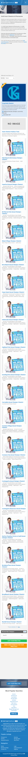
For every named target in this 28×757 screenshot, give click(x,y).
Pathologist (14, 710)
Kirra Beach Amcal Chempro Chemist (13, 264)
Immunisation (14, 704)
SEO (19, 753)
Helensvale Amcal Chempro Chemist (13, 319)
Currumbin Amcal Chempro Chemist (12, 402)
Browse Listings (4, 747)
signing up (12, 34)
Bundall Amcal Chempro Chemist (12, 622)
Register (16, 749)
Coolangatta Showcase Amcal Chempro (14, 508)
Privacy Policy (14, 755)
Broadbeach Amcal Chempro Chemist (13, 594)
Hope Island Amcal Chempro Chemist (13, 292)
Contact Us (3, 749)
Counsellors (14, 697)
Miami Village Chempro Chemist (11, 241)
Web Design (13, 753)
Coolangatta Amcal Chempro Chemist (13, 481)
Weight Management (14, 709)
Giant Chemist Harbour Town (10, 131)
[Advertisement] (14, 59)
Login (15, 746)
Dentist (14, 694)
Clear (25, 631)
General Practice (14, 701)
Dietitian (14, 700)
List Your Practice (14, 640)
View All (14, 713)
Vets (14, 706)
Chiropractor (14, 695)
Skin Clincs (16, 740)
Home (2, 746)
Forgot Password (18, 747)
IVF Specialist (14, 698)
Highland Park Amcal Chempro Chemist (13, 347)
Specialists (14, 707)
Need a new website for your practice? (14, 645)
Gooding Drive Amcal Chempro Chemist (14, 374)
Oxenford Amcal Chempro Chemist (12, 184)
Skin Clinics (14, 703)
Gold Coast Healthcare (9, 721)
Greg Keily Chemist (8, 103)
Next (19, 627)
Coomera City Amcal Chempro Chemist (13, 455)
